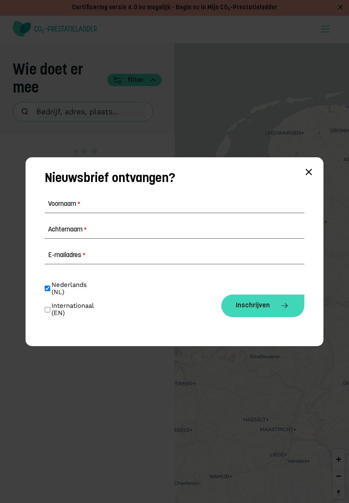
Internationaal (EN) (73, 309)
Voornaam (64, 204)
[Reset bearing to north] (338, 492)
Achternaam (67, 229)
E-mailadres (67, 255)
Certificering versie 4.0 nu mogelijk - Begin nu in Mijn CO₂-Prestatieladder (174, 8)
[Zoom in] (338, 459)
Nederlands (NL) (70, 288)
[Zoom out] (338, 476)
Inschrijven (253, 305)
